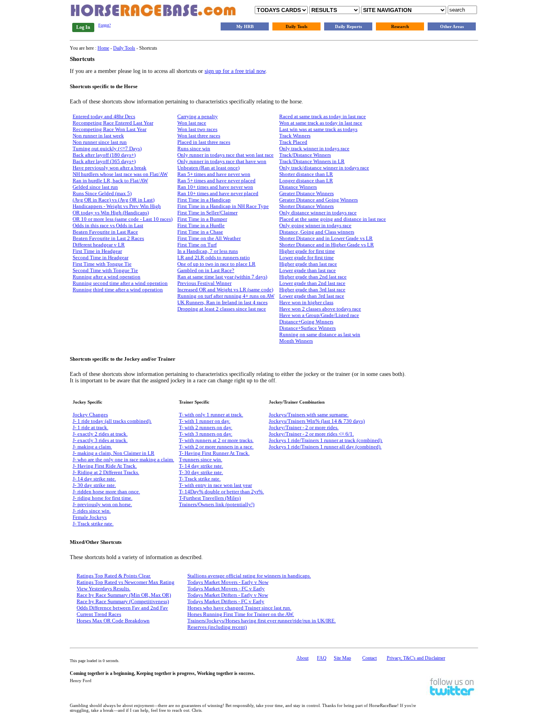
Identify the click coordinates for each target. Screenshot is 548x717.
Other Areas (452, 26)
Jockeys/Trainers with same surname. (309, 415)
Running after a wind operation (106, 277)
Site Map (342, 658)
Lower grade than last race (307, 270)
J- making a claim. (92, 447)
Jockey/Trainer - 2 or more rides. (304, 427)
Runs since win (193, 148)
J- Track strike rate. (93, 524)
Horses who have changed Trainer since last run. (239, 608)
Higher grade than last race (308, 264)
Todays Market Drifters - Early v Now (227, 595)
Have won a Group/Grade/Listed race (319, 315)
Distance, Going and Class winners (316, 232)
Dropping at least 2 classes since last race (221, 309)
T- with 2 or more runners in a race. (216, 447)
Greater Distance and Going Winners (318, 200)
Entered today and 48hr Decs (104, 116)
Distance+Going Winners (306, 322)
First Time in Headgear (97, 251)
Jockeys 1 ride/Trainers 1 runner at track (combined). (326, 440)
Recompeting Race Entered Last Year (113, 123)
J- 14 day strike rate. (94, 479)
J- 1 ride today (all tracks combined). (112, 421)
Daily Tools (296, 26)
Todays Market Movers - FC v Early (226, 589)
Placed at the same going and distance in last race (332, 219)
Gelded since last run (95, 187)
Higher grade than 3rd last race (312, 290)
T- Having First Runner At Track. (214, 453)
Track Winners (295, 136)
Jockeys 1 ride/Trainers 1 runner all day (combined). (325, 447)
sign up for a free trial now (235, 71)
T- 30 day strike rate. (201, 472)
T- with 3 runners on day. (205, 434)
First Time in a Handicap (204, 200)
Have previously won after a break (109, 168)
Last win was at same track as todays (318, 129)
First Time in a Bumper (202, 219)
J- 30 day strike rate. (94, 485)
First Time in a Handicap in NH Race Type (223, 206)
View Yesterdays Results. (103, 589)
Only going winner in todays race (315, 225)
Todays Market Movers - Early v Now (227, 582)
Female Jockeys (90, 517)
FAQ (322, 658)
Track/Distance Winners (305, 155)
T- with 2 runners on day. (205, 427)
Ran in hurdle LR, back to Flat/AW (110, 181)
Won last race (191, 123)
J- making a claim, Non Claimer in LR (113, 453)
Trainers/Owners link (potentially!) (216, 504)
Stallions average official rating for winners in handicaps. (249, 576)
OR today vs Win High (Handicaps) (111, 213)
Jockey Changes (90, 415)
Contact (369, 658)
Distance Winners (298, 187)
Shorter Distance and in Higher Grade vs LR (326, 245)
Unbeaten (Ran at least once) (208, 168)
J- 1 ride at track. (90, 427)
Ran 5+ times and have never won (213, 174)
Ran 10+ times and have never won (215, 187)
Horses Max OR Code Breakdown (113, 621)
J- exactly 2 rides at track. (100, 434)
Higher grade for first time (307, 251)
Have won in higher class (306, 302)
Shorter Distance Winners (306, 206)
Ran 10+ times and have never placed (217, 193)
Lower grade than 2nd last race (312, 283)
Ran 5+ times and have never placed (216, 181)
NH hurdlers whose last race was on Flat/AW (120, 174)
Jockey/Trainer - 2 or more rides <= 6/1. (311, 434)
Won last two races (197, 129)
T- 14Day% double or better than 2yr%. (221, 492)
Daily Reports (348, 26)
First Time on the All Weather (209, 238)
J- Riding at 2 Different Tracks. (106, 472)
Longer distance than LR (306, 181)
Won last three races (198, 136)
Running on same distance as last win (319, 334)
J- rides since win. (92, 511)
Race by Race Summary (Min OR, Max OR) (124, 595)
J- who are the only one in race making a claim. (123, 459)
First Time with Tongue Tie (102, 264)
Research (400, 26)
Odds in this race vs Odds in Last (108, 225)
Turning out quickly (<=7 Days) (107, 148)
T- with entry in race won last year (215, 485)
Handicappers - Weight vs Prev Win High (117, 206)
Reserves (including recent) (217, 627)
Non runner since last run (100, 142)
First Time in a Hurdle (201, 225)
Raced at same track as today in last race (322, 116)
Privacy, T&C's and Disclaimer (416, 658)
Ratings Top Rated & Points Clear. (114, 576)
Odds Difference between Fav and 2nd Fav (122, 608)
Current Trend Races (99, 614)
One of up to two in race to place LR (216, 264)
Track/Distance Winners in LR (312, 161)
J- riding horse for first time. (102, 498)
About (302, 658)
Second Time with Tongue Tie (105, 270)
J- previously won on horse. (102, 504)
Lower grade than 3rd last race (311, 296)
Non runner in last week (98, 136)
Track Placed (293, 142)
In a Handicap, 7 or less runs (207, 251)
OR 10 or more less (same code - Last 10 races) (123, 219)
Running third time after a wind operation (118, 290)
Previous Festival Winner (204, 283)
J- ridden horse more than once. (106, 492)
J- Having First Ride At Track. (105, 466)
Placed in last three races (203, 142)
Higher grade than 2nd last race (313, 277)
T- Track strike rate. (200, 479)
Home (103, 48)
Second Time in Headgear (100, 257)
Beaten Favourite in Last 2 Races (108, 238)
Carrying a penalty (197, 116)
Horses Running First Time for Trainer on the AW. (240, 614)
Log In (83, 27)
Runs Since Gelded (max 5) (102, 193)
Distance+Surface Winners (307, 328)
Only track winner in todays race (314, 148)
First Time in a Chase (200, 232)
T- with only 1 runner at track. (211, 415)
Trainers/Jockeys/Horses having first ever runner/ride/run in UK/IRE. (261, 621)
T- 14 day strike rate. (201, 466)
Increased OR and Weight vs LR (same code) (225, 290)
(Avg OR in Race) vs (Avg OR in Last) (113, 200)
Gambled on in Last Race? (205, 270)
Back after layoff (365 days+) (104, 161)
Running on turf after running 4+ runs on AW (225, 296)
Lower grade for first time (306, 257)
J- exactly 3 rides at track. (100, 440)
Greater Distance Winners (306, 193)
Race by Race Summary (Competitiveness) (123, 601)
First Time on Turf (197, 245)
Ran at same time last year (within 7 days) (222, 277)
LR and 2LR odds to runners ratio (213, 257)
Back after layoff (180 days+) (104, 155)
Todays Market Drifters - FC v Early (225, 601)
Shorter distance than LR (306, 174)
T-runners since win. (200, 459)
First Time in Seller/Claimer (207, 213)
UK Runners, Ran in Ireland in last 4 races (222, 302)
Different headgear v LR (99, 245)
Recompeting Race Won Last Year (109, 129)
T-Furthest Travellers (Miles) (210, 498)
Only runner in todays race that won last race (225, 155)
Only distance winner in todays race (318, 213)
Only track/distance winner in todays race (324, 168)
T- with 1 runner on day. (204, 421)
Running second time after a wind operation (120, 283)
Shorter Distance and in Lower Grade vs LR (326, 238)
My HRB (245, 26)
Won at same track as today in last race (320, 123)
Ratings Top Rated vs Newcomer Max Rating (126, 582)
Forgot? (104, 25)
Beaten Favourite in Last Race (105, 232)
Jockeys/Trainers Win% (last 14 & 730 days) (317, 421)
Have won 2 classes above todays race (320, 309)
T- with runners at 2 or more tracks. (216, 440)
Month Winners (296, 341)
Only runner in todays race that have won (221, 161)
